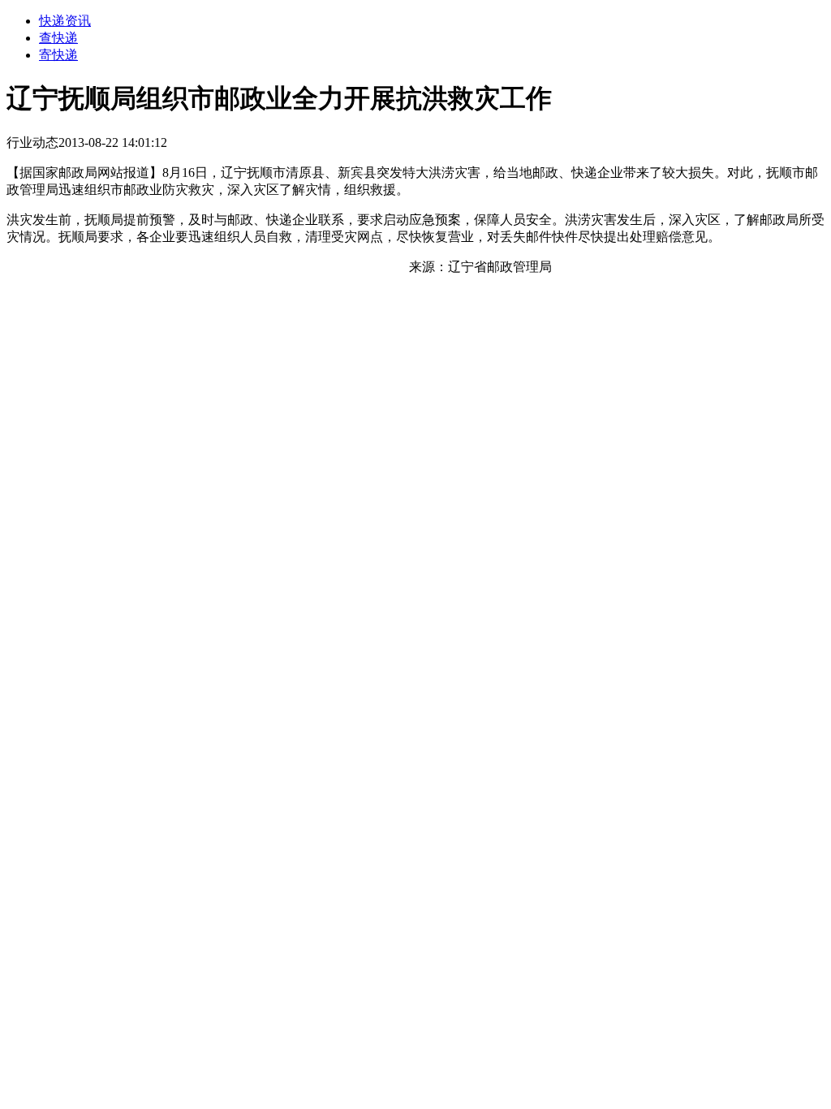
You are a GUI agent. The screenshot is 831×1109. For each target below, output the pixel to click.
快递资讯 (65, 21)
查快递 (58, 38)
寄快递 (58, 55)
